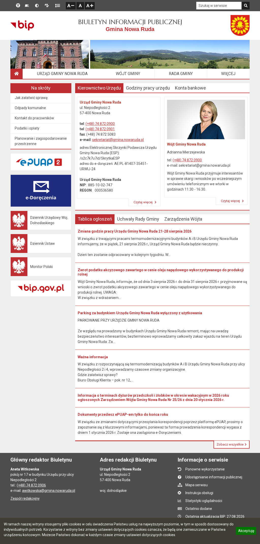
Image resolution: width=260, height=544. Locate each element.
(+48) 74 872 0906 (31, 485)
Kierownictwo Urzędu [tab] (99, 88)
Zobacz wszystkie (230, 444)
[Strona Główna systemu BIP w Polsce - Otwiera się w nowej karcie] (22, 25)
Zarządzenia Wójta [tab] (183, 219)
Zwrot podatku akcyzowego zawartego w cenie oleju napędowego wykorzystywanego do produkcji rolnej (161, 272)
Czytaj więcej (143, 202)
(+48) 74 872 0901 (100, 129)
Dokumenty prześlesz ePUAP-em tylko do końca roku (123, 414)
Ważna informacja (93, 357)
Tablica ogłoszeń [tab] (95, 219)
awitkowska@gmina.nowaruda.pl (48, 491)
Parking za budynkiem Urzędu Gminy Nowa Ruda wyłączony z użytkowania (140, 313)
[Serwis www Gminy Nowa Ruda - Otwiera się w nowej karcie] (240, 25)
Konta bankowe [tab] (190, 88)
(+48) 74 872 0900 (100, 124)
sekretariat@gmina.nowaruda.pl (118, 140)
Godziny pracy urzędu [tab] (148, 88)
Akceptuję (246, 531)
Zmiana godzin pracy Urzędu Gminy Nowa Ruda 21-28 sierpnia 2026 (134, 231)
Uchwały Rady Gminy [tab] (138, 219)
